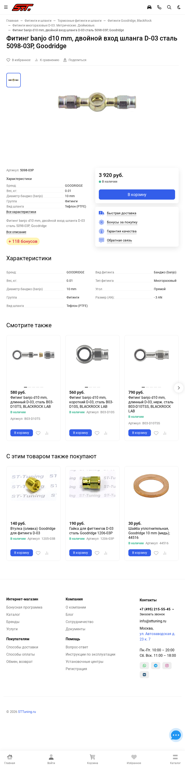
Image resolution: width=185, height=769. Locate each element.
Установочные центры (84, 661)
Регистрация (76, 669)
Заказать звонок (152, 614)
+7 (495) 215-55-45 (155, 609)
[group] (98, 120)
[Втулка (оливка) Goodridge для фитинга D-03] (33, 493)
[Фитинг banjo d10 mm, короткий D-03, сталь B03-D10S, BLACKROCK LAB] (92, 362)
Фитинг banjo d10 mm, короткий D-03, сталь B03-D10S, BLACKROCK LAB (91, 402)
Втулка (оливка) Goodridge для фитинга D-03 (32, 530)
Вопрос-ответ (77, 647)
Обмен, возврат (19, 661)
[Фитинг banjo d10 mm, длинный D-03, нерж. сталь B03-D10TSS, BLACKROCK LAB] (151, 362)
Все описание (16, 232)
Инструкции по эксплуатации (90, 654)
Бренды (12, 622)
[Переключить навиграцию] (6, 7)
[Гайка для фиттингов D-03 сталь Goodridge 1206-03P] (92, 493)
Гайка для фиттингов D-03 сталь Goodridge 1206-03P (91, 530)
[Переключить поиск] (169, 7)
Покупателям (17, 639)
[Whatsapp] (144, 665)
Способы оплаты (20, 654)
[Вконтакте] (144, 674)
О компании (76, 607)
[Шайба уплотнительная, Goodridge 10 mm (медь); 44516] (151, 493)
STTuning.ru (27, 712)
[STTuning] (23, 7)
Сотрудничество (79, 622)
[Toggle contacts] (159, 7)
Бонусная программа (24, 607)
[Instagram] (167, 665)
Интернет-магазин (22, 599)
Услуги (12, 629)
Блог (70, 614)
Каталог (13, 614)
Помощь (73, 639)
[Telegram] (155, 665)
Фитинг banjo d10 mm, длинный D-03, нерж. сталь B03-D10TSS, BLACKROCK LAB (150, 404)
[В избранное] (38, 433)
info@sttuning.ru (153, 621)
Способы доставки (22, 647)
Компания (74, 599)
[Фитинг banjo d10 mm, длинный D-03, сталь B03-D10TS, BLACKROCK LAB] (33, 362)
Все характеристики (21, 212)
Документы (75, 629)
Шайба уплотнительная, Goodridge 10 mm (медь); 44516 (149, 533)
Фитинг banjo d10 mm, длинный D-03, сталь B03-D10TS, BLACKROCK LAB (31, 402)
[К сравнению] (46, 433)
